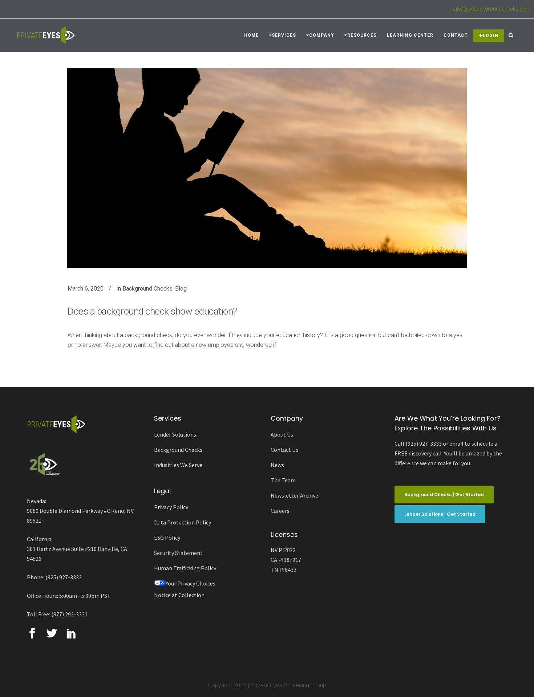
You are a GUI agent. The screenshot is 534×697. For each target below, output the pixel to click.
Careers (280, 510)
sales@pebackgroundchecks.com (490, 9)
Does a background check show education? (152, 311)
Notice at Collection (179, 595)
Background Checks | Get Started (444, 494)
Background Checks (147, 288)
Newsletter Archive (294, 495)
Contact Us (284, 449)
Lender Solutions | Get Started (440, 514)
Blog (181, 288)
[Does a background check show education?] (267, 168)
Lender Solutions (175, 434)
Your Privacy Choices (190, 583)
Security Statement (178, 552)
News (277, 465)
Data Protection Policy (182, 522)
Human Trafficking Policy (185, 568)
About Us (282, 434)
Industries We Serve (178, 465)
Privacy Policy (171, 507)
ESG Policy (167, 537)
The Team (283, 480)
